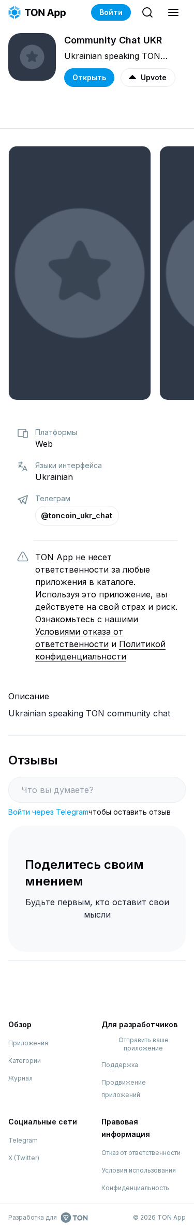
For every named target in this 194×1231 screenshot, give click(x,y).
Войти (111, 12)
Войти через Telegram (48, 811)
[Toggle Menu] (173, 12)
